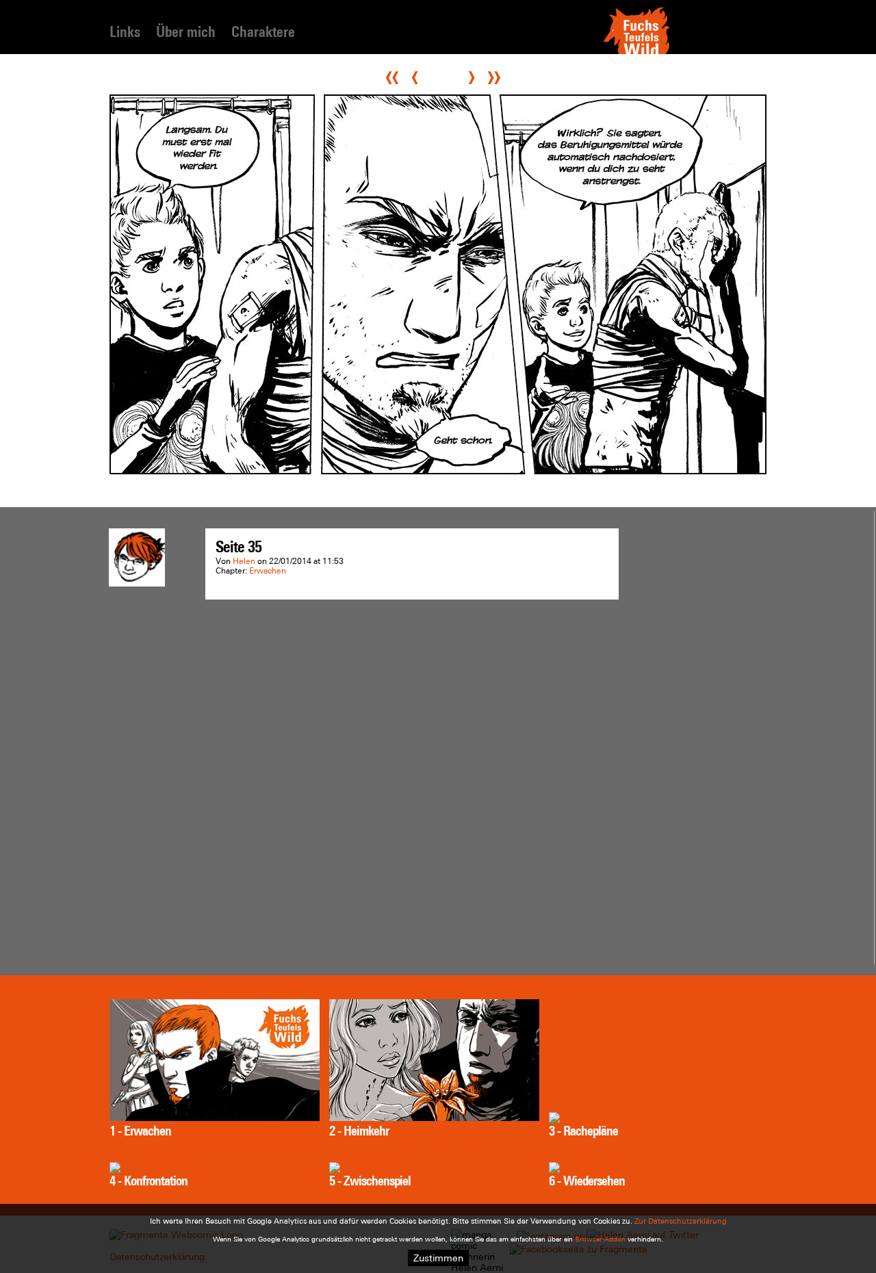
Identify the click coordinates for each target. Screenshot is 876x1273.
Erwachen (267, 571)
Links (125, 31)
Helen (244, 561)
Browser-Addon (600, 1239)
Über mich (186, 31)
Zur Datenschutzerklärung (680, 1221)
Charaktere (263, 31)
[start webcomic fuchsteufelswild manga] (636, 52)
